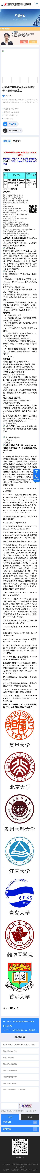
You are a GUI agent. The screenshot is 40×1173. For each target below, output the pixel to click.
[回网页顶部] (37, 471)
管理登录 (24, 1170)
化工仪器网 (15, 1170)
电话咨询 (36, 479)
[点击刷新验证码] (25, 1106)
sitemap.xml (33, 1170)
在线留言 (17, 141)
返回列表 (9, 1026)
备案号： (22, 1167)
